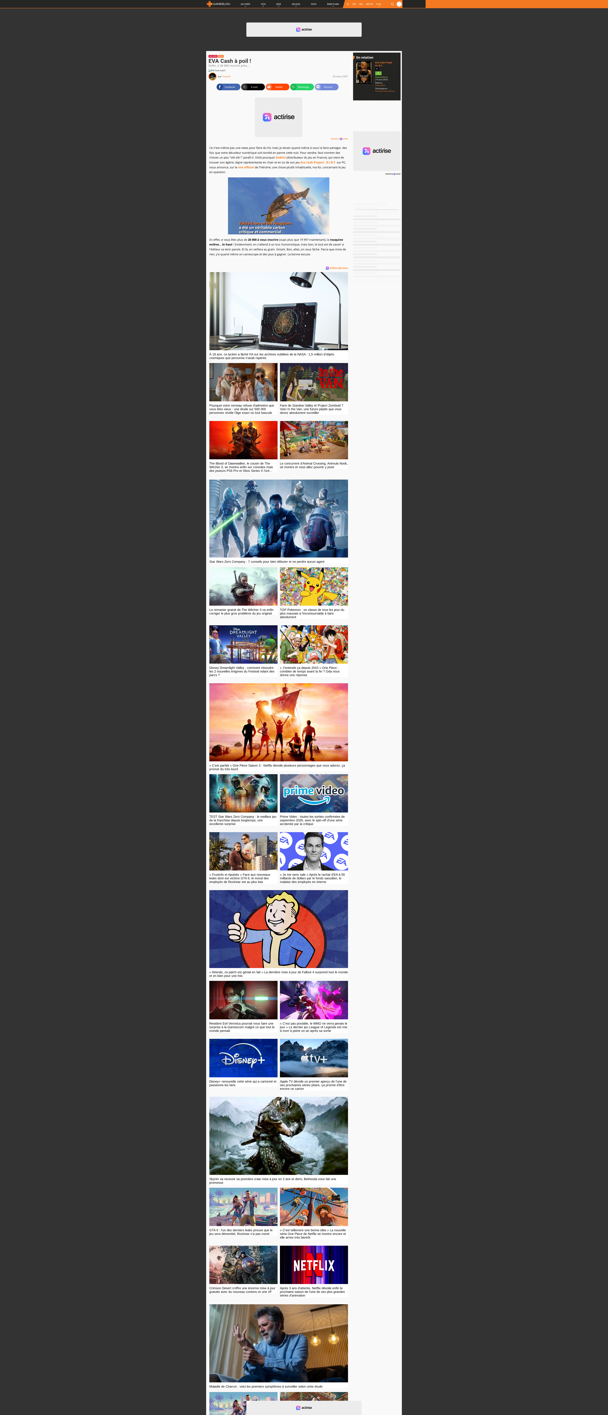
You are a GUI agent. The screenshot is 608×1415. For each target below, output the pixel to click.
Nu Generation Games (385, 91)
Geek (278, 4)
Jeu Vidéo (245, 4)
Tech (263, 4)
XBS (361, 4)
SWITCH (369, 4)
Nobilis (281, 157)
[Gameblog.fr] (219, 4)
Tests (313, 4)
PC (348, 4)
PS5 (354, 4)
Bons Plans (333, 4)
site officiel (246, 167)
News (221, 56)
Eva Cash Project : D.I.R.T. (318, 162)
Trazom (226, 76)
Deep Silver (380, 85)
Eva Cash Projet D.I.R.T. (383, 64)
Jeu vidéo (213, 56)
